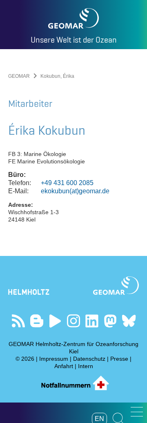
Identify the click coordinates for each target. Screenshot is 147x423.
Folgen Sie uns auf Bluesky (129, 321)
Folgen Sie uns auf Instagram (74, 321)
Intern (85, 366)
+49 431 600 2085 (67, 182)
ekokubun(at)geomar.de (75, 191)
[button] (137, 412)
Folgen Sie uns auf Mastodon (110, 321)
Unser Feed (18, 321)
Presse (119, 358)
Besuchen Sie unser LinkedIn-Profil (92, 321)
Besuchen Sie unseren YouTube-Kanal (55, 321)
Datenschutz (89, 358)
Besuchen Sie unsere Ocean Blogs (37, 321)
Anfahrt (63, 366)
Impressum (53, 358)
